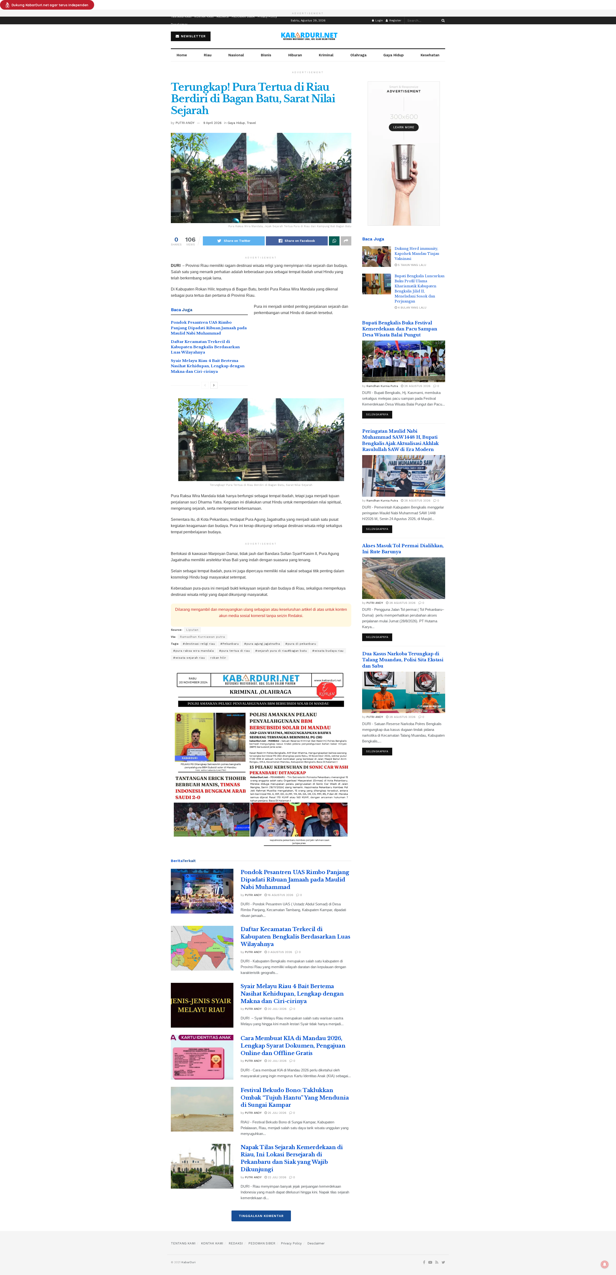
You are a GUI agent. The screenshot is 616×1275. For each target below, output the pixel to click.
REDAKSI (223, 16)
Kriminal (326, 55)
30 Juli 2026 (277, 1009)
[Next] (214, 385)
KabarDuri (188, 1262)
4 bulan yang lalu (411, 307)
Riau (208, 55)
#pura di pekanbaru (300, 643)
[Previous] (205, 385)
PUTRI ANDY (184, 123)
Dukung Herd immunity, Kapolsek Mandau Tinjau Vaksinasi (417, 253)
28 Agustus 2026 (416, 386)
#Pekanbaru (229, 643)
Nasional (236, 55)
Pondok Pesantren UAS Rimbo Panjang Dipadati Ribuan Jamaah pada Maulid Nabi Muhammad (209, 327)
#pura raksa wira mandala (193, 650)
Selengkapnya (377, 414)
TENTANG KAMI (181, 16)
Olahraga (358, 55)
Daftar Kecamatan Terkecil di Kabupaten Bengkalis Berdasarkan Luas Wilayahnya (205, 347)
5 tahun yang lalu (411, 265)
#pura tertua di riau (234, 650)
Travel (251, 123)
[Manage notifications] (605, 1264)
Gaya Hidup (393, 55)
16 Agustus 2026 (280, 895)
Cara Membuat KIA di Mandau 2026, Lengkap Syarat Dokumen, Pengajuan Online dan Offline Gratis (293, 1045)
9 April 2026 (212, 123)
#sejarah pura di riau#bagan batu (281, 650)
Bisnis (266, 55)
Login (378, 20)
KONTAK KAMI (204, 16)
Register (394, 20)
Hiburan (295, 55)
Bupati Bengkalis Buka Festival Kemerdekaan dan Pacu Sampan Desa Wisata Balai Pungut (399, 329)
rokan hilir (218, 657)
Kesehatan (430, 55)
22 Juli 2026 (276, 1177)
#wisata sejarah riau (189, 657)
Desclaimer (179, 24)
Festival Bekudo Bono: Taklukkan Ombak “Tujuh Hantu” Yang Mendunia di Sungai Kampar (295, 1097)
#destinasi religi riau (199, 643)
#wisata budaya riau (328, 650)
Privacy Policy (267, 16)
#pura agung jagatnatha (262, 643)
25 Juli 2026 (276, 1112)
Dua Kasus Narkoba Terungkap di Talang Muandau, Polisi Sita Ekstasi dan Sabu (402, 660)
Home (182, 55)
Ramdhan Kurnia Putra (382, 386)
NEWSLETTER (193, 36)
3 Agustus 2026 (279, 952)
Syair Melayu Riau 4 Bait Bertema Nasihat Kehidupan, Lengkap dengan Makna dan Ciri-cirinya (207, 366)
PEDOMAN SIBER (243, 16)
